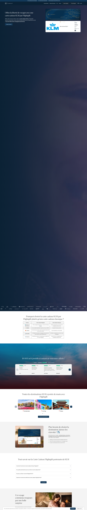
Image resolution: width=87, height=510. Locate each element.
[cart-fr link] (78, 3)
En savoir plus (43, 482)
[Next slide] (70, 370)
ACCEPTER (72, 508)
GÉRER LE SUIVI (79, 508)
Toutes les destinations (43, 416)
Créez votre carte (8, 24)
